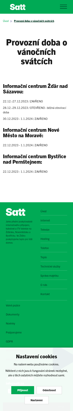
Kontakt (45, 294)
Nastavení (37, 400)
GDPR (9, 341)
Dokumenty (12, 314)
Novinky (10, 323)
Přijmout (22, 390)
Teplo (43, 257)
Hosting (44, 238)
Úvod (6, 21)
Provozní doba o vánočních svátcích (34, 21)
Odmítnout (49, 390)
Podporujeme (14, 332)
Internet (45, 220)
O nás (43, 284)
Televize (44, 229)
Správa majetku (49, 275)
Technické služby (50, 266)
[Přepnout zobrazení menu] (63, 6)
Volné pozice (13, 305)
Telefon (44, 248)
